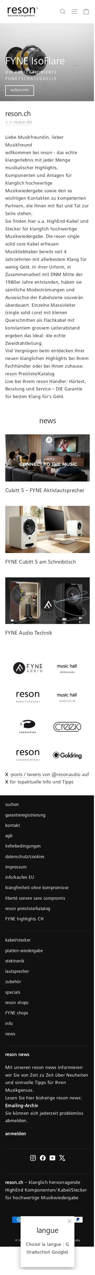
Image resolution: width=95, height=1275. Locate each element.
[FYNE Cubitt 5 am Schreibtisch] (47, 529)
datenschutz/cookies (25, 857)
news (10, 1034)
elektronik (15, 961)
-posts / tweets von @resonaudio (43, 775)
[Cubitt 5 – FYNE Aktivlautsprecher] (47, 458)
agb (8, 836)
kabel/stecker (18, 940)
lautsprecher (17, 972)
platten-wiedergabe (24, 951)
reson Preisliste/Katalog (30, 374)
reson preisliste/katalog (27, 909)
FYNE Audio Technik (28, 633)
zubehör (13, 982)
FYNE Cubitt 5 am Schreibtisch (40, 562)
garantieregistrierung (25, 815)
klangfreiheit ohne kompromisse (37, 888)
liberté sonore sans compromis (35, 899)
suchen (12, 805)
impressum (16, 867)
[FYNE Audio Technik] (47, 600)
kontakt (12, 826)
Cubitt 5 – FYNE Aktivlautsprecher (45, 491)
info (9, 1024)
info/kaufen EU (19, 878)
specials (13, 993)
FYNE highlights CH (24, 919)
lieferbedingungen (23, 846)
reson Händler (51, 382)
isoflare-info (20, 90)
